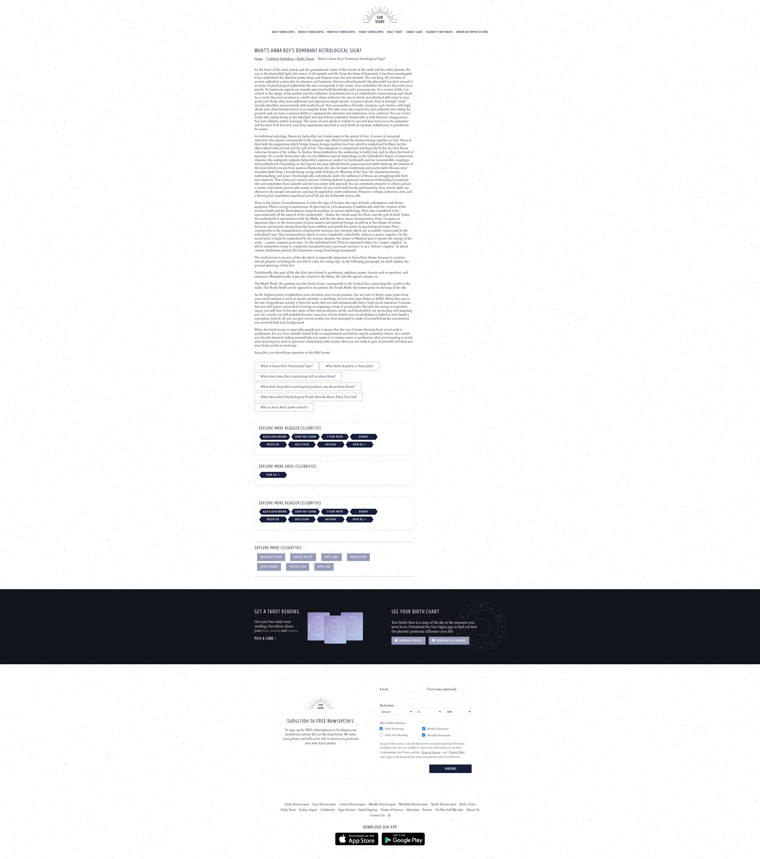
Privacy (427, 810)
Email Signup (367, 810)
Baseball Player (271, 557)
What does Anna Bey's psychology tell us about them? (298, 376)
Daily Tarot (395, 32)
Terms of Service (392, 810)
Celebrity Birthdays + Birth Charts (290, 59)
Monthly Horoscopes (341, 32)
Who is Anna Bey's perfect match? (284, 407)
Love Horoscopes (324, 804)
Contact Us (377, 815)
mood (274, 630)
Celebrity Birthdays (439, 32)
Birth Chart (467, 804)
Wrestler (324, 566)
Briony (363, 436)
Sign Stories (346, 810)
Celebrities (327, 810)
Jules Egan (302, 444)
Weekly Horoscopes (311, 32)
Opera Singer (269, 566)
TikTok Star (297, 566)
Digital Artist (303, 557)
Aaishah (330, 444)
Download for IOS (410, 640)
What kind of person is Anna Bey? (349, 366)
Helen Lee (273, 444)
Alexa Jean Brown (275, 436)
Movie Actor (358, 557)
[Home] (380, 14)
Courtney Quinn (305, 436)
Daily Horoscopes (283, 32)
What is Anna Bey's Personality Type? (287, 366)
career (292, 630)
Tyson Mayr (335, 436)
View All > (359, 444)
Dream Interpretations (472, 32)
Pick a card (264, 639)
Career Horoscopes (352, 804)
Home (259, 59)
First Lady (331, 557)
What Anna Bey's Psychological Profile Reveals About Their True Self (308, 397)
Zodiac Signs (414, 32)
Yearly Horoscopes (371, 32)
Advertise (412, 810)
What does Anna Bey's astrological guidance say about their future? (308, 386)
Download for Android (450, 640)
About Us (473, 810)
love (265, 630)
